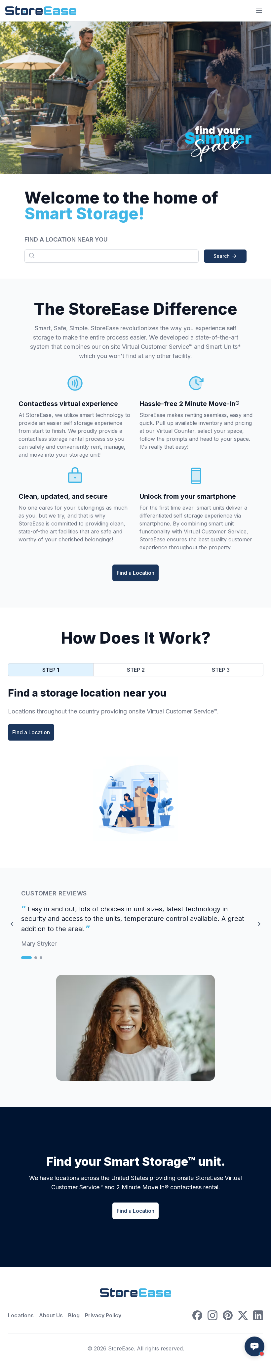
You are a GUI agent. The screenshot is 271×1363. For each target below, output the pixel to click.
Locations (21, 1315)
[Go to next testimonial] (259, 924)
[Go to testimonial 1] (26, 957)
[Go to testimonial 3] (41, 957)
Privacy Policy (103, 1315)
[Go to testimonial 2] (35, 957)
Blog (74, 1315)
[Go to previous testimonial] (12, 924)
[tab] (51, 669)
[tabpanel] (135, 714)
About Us (51, 1315)
